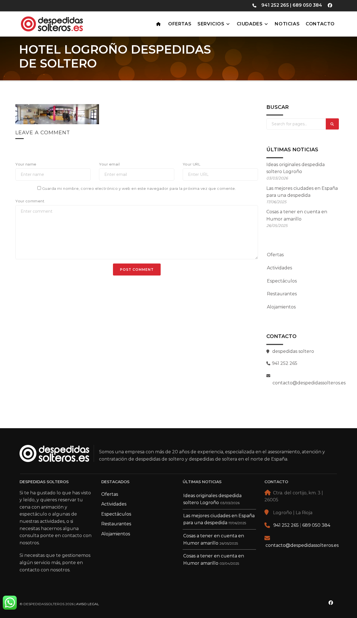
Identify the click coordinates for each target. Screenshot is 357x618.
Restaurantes (282, 293)
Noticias (287, 24)
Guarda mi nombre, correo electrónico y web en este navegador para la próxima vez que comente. (139, 188)
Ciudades (250, 24)
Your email (109, 164)
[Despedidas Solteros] (66, 22)
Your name (26, 164)
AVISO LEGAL (87, 604)
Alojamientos (281, 307)
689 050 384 (307, 5)
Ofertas (179, 24)
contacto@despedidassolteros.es (302, 545)
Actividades (279, 267)
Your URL (191, 164)
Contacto (320, 24)
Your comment (29, 201)
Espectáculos (282, 281)
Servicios (210, 24)
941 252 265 (275, 5)
